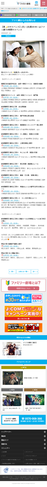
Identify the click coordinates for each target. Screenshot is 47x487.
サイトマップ (29, 451)
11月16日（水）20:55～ (11, 145)
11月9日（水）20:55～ (11, 118)
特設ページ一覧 (39, 15)
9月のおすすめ (23, 15)
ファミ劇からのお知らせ (11, 8)
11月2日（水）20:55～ (11, 86)
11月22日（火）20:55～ (11, 166)
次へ (34, 271)
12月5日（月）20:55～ (11, 223)
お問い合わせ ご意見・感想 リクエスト (35, 463)
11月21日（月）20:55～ (11, 154)
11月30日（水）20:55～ (11, 200)
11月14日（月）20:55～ (11, 127)
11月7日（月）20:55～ (11, 97)
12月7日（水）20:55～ (11, 255)
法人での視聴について (31, 459)
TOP (2, 8)
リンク (4, 455)
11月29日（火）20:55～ (11, 191)
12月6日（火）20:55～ (11, 246)
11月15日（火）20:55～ (11, 136)
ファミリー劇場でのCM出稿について (11, 459)
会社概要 (4, 451)
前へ (12, 271)
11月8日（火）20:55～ (11, 109)
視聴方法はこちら (23, 288)
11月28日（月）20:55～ (11, 177)
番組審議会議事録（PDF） (9, 463)
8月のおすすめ (8, 15)
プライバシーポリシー (31, 455)
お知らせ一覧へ (24, 271)
